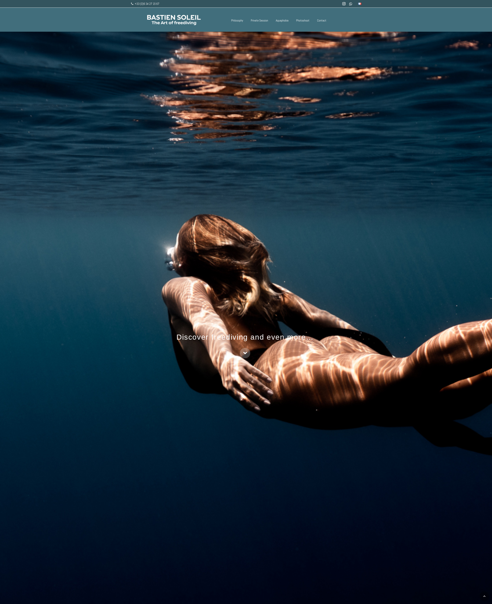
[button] (484, 596)
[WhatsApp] (350, 3)
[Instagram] (343, 3)
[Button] (245, 353)
